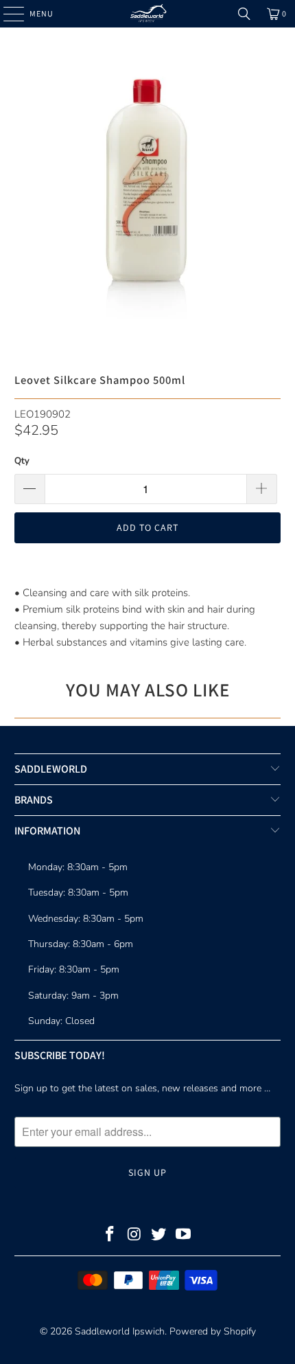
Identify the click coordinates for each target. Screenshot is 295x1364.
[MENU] (7, 13)
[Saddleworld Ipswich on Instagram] (134, 1236)
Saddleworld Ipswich (120, 1331)
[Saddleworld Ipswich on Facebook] (110, 1236)
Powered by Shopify (212, 1331)
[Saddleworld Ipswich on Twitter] (159, 1236)
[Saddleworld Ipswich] (148, 13)
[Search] (244, 13)
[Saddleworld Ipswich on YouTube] (184, 1236)
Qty (22, 461)
